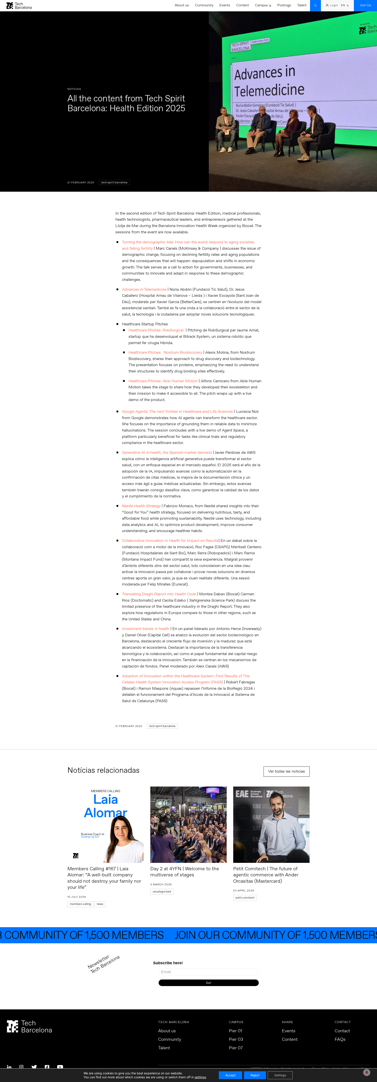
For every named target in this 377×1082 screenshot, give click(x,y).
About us (182, 5)
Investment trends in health (145, 628)
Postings (284, 5)
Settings (280, 1075)
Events (224, 5)
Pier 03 (236, 1039)
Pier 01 (235, 1031)
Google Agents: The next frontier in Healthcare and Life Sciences (177, 411)
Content (242, 5)
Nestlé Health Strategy (141, 506)
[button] (345, 6)
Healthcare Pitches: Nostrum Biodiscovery (166, 352)
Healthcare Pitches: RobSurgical (157, 330)
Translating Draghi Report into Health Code (159, 594)
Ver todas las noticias (286, 771)
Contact (342, 1031)
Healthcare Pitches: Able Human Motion (163, 381)
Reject (254, 1075)
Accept (230, 1075)
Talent (302, 5)
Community (204, 5)
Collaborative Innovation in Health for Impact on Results (170, 540)
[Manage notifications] (366, 1072)
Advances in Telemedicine (145, 289)
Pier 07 (236, 1048)
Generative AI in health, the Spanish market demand (167, 452)
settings (200, 1077)
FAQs (340, 1039)
